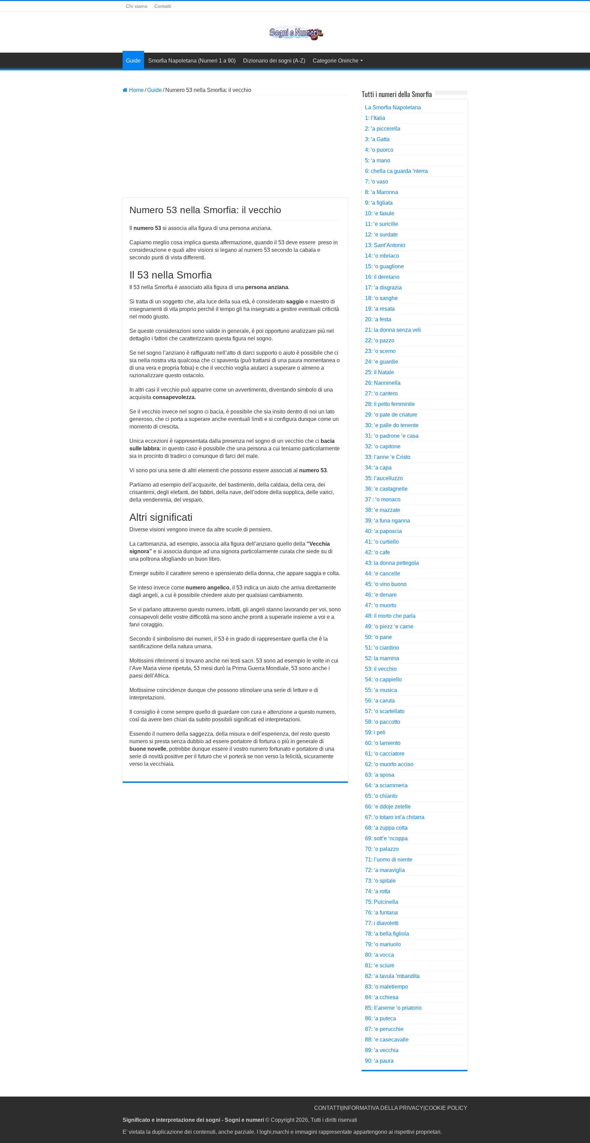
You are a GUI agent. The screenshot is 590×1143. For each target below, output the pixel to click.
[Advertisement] (235, 146)
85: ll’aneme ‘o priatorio (393, 1008)
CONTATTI (327, 1108)
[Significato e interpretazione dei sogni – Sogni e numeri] (295, 32)
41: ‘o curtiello (382, 542)
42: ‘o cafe (377, 552)
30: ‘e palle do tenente (392, 425)
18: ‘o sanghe (381, 298)
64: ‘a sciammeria (386, 785)
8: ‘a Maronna (381, 192)
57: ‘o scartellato (385, 711)
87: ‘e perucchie (384, 1029)
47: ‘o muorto (380, 605)
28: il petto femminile (390, 404)
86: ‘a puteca (380, 1018)
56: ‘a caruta (380, 701)
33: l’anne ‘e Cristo (387, 457)
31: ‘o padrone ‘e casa (392, 436)
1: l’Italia (375, 118)
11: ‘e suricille (381, 224)
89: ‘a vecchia (381, 1050)
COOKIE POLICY (446, 1108)
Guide (133, 61)
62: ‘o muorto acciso (389, 764)
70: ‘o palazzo (382, 849)
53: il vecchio (381, 669)
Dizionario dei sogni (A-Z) (274, 61)
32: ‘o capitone (383, 446)
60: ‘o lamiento (383, 743)
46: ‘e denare (381, 595)
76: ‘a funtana (381, 912)
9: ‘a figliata (379, 203)
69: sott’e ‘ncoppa (386, 838)
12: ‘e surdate (381, 234)
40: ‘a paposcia (383, 531)
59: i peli (375, 732)
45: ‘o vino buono (386, 584)
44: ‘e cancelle (382, 573)
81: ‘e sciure (379, 965)
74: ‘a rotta (377, 891)
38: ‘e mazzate (382, 510)
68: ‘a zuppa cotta (386, 828)
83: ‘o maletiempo (386, 987)
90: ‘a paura (379, 1061)
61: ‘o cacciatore (385, 754)
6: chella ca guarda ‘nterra (396, 171)
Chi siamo (137, 6)
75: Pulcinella (381, 902)
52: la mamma (382, 658)
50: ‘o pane (378, 637)
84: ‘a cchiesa (381, 997)
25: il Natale (379, 372)
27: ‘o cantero (381, 393)
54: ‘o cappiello (383, 679)
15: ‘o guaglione (384, 266)
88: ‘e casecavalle (387, 1040)
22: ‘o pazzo (379, 340)
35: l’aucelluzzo (384, 478)
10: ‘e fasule (379, 213)
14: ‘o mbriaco (382, 256)
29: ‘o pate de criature (391, 415)
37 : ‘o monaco (383, 499)
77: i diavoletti (381, 923)
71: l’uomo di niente (388, 859)
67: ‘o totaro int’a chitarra (394, 817)
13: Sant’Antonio (385, 245)
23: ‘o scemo (380, 351)
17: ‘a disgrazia (383, 287)
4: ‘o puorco (379, 150)
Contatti (162, 6)
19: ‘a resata (380, 309)
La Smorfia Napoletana (393, 107)
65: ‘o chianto (381, 796)
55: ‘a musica (381, 690)
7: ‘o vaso (376, 182)
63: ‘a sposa (379, 775)
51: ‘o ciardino (382, 648)
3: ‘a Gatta (377, 139)
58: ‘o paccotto (382, 722)
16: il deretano (382, 277)
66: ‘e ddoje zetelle (388, 806)
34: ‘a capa (378, 468)
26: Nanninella (383, 383)
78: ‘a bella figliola (387, 934)
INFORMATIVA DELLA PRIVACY (382, 1108)
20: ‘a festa (378, 319)
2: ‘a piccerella (382, 129)
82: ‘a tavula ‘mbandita (392, 976)
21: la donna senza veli (393, 330)
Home (136, 90)
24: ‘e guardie (381, 362)
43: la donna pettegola (392, 563)
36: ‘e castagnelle (386, 489)
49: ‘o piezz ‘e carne (389, 626)
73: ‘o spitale (380, 881)
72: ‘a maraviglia (385, 870)
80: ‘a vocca (379, 955)
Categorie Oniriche (336, 61)
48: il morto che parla (390, 616)
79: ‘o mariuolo (383, 944)
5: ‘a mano (377, 160)
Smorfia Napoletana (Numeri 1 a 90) (192, 61)
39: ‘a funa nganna (387, 520)
